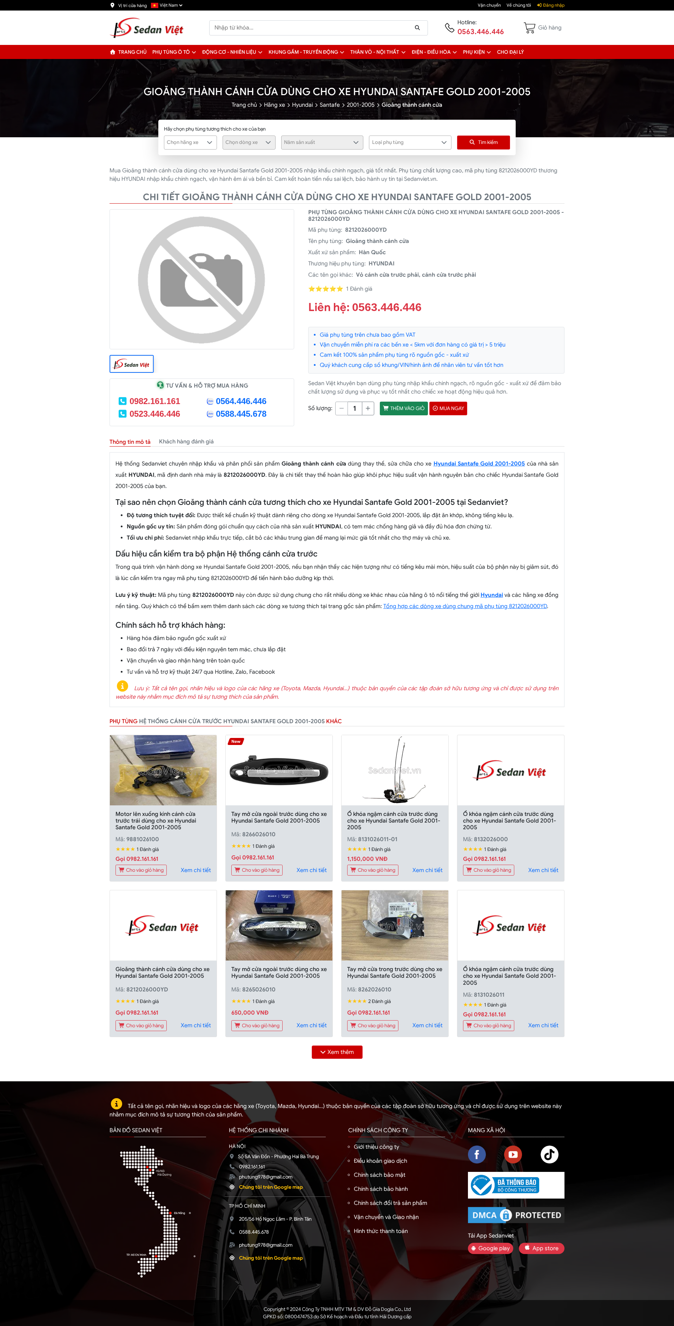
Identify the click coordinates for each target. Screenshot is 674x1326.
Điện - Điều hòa (431, 52)
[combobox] (190, 143)
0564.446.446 (241, 401)
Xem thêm (341, 1052)
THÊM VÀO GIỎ (407, 408)
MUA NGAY (451, 408)
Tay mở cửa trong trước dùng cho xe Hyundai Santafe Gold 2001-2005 (394, 972)
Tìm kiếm (488, 142)
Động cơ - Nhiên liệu (229, 52)
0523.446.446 (155, 413)
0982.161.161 (155, 401)
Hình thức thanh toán (381, 1231)
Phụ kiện (474, 52)
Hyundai (302, 104)
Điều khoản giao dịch (380, 1161)
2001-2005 (361, 104)
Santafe (330, 104)
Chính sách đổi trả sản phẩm (390, 1203)
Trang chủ (132, 52)
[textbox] (186, 142)
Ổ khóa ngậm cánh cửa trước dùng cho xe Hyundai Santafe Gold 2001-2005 (393, 821)
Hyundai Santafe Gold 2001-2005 (479, 463)
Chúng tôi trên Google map (271, 1187)
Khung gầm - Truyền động (303, 52)
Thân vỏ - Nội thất (374, 52)
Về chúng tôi (519, 5)
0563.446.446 (480, 31)
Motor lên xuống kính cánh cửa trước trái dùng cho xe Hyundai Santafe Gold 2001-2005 (155, 821)
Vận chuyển (489, 5)
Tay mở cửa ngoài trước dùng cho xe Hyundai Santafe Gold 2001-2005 (279, 817)
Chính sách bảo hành (381, 1189)
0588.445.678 (241, 413)
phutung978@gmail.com (265, 1177)
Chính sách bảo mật (379, 1175)
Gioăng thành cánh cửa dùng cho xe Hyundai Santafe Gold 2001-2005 (162, 972)
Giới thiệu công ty (376, 1146)
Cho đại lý (510, 52)
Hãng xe (274, 104)
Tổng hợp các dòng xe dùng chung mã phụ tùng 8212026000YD (465, 606)
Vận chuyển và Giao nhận (386, 1217)
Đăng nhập (553, 5)
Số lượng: (320, 408)
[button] (194, 52)
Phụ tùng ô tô (171, 52)
